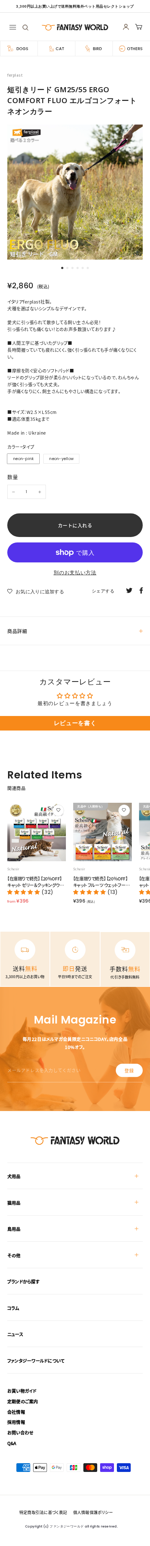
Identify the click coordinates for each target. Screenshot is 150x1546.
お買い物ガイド (22, 1391)
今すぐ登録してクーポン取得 (74, 1520)
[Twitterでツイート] (129, 590)
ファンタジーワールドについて (35, 1361)
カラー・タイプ (21, 447)
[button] (24, 892)
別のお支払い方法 (75, 572)
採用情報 (16, 1422)
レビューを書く (75, 723)
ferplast (15, 75)
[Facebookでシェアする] (141, 590)
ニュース (15, 1334)
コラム (13, 1308)
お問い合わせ (20, 1432)
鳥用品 (14, 1229)
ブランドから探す (23, 1281)
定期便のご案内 (22, 1401)
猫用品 (14, 1203)
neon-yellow (61, 458)
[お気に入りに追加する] (58, 810)
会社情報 (16, 1412)
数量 (12, 476)
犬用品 (14, 1176)
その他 (14, 1255)
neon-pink (23, 458)
